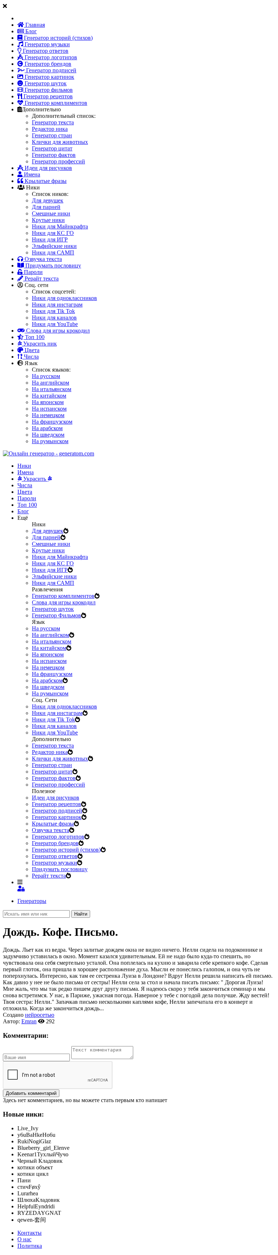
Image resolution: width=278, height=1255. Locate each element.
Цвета (31, 350)
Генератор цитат (52, 148)
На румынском (50, 441)
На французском (52, 422)
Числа (30, 357)
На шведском (48, 435)
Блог (30, 31)
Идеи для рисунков (47, 168)
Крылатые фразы (45, 181)
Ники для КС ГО (53, 233)
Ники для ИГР (50, 239)
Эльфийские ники (54, 246)
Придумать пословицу (52, 265)
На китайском (49, 396)
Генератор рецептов (47, 96)
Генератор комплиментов (55, 103)
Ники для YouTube (55, 324)
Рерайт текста (41, 278)
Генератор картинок (48, 77)
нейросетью (39, 1015)
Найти (80, 914)
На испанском (49, 409)
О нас (24, 1239)
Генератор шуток (45, 83)
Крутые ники (48, 220)
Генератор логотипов (50, 57)
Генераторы (31, 901)
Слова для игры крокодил (57, 330)
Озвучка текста (42, 259)
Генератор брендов (47, 64)
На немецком (48, 415)
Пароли (32, 272)
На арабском (47, 428)
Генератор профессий (58, 161)
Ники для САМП (53, 252)
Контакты (29, 1233)
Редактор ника (50, 129)
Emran (29, 1021)
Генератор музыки (46, 44)
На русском (46, 376)
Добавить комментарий (31, 1093)
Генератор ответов (44, 51)
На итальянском (51, 389)
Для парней (46, 207)
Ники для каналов (54, 317)
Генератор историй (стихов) (57, 38)
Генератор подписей (50, 70)
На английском (50, 383)
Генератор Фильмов (56, 615)
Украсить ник (39, 343)
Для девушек (47, 200)
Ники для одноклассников (64, 298)
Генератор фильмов (48, 90)
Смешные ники (51, 213)
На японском (48, 402)
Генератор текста (53, 122)
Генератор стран (52, 135)
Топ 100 (34, 337)
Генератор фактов (54, 155)
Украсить (34, 479)
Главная (34, 25)
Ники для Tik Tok (53, 311)
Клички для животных (60, 142)
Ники (24, 466)
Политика (29, 1246)
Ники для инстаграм (57, 304)
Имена (31, 174)
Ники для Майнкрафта (60, 226)
